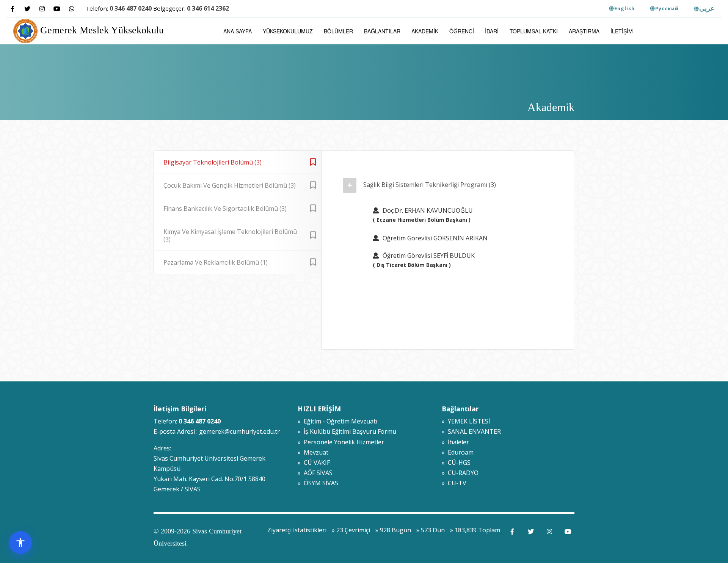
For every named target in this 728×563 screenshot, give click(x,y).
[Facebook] (12, 9)
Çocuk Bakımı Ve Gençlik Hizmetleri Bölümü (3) (229, 185)
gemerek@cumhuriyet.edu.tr (239, 431)
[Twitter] (27, 9)
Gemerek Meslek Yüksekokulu (101, 30)
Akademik (424, 31)
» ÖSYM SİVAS (318, 483)
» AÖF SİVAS (315, 473)
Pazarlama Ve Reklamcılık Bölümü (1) (215, 262)
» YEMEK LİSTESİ (466, 421)
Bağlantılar (382, 31)
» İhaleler (455, 442)
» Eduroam (458, 452)
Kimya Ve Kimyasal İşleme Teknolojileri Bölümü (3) (230, 235)
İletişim (621, 31)
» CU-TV (454, 483)
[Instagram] (42, 9)
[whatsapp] (71, 9)
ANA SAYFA (237, 31)
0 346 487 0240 (131, 8)
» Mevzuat (313, 452)
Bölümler (338, 31)
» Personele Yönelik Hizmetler (341, 442)
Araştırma (584, 31)
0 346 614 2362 (208, 8)
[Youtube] (56, 9)
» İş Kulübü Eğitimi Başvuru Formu (347, 431)
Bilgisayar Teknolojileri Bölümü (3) (212, 162)
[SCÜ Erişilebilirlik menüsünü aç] (20, 542)
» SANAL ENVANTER (471, 431)
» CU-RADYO (460, 473)
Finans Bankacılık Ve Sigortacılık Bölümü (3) (225, 208)
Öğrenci (461, 31)
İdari (492, 31)
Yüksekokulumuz (288, 31)
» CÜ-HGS (456, 462)
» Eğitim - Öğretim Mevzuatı (337, 421)
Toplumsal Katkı (534, 31)
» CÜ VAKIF (314, 462)
